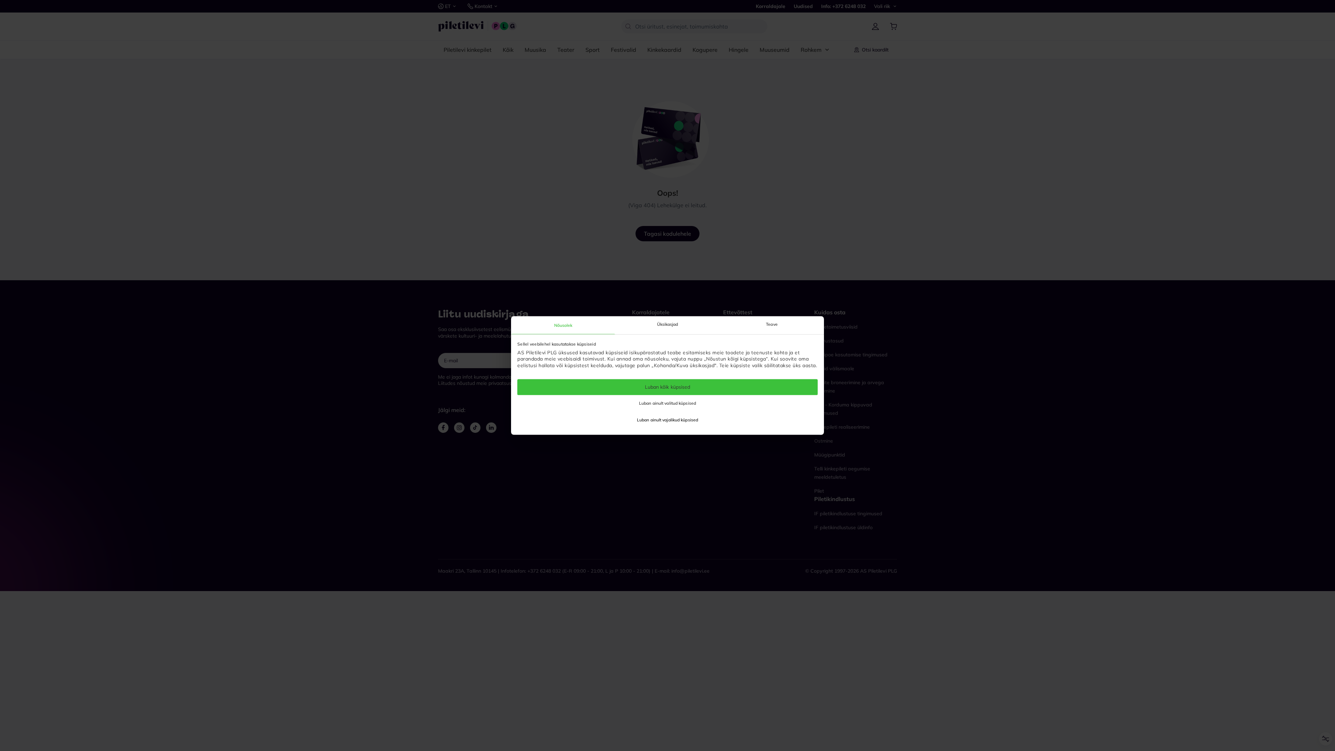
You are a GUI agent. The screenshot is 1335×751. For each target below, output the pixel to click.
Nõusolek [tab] (563, 325)
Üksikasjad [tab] (667, 324)
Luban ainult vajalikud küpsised (667, 420)
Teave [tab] (772, 324)
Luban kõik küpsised (667, 387)
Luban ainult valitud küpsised (667, 403)
